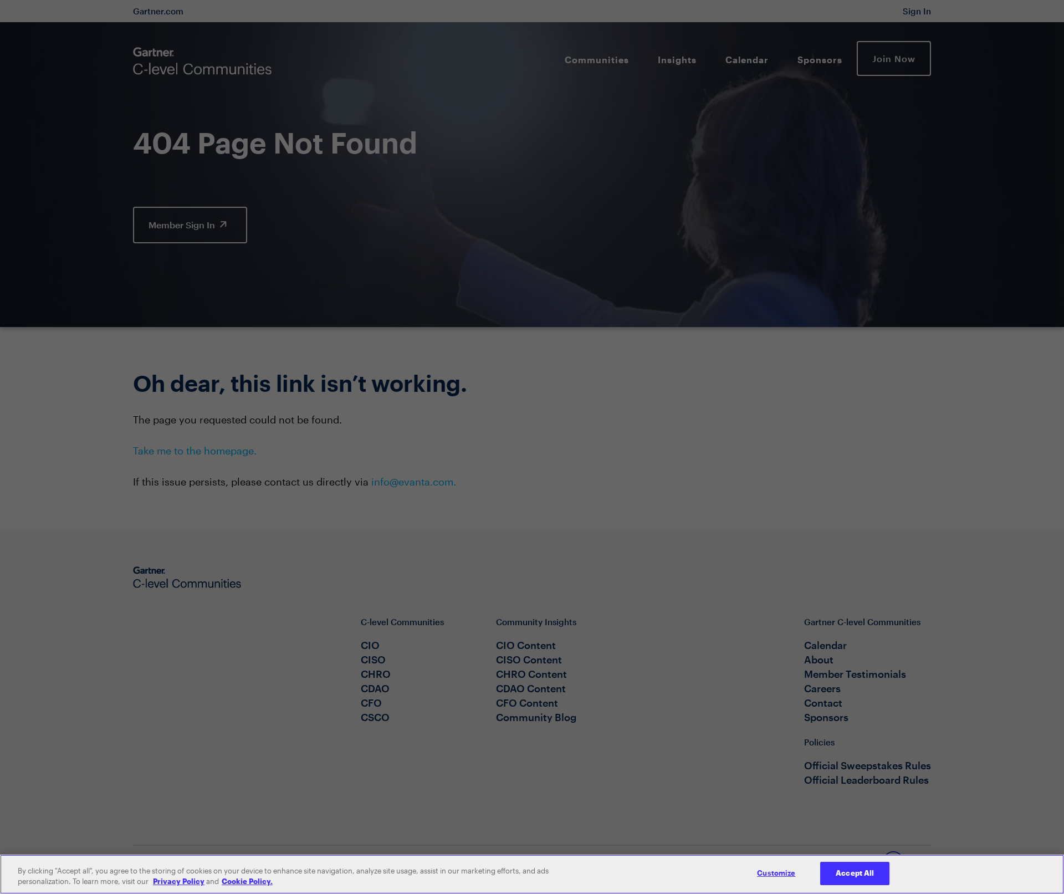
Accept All (855, 873)
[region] (532, 874)
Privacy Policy (178, 881)
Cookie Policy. (247, 881)
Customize (776, 873)
